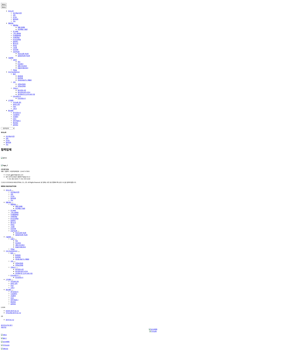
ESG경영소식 (17, 96)
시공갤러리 (16, 114)
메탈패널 (15, 25)
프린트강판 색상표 (23, 54)
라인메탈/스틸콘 (22, 29)
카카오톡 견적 (17, 102)
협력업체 (15, 19)
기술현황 (10, 58)
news (14, 119)
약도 (14, 21)
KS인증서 (20, 64)
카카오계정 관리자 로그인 (13, 313)
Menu (4, 4)
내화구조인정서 (22, 66)
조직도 (15, 17)
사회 (14, 82)
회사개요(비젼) (17, 13)
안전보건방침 (22, 84)
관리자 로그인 (10, 320)
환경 (14, 74)
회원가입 (3, 327)
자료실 (15, 70)
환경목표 (20, 78)
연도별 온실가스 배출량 (25, 80)
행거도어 (15, 43)
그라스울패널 (17, 33)
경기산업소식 (17, 112)
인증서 (15, 60)
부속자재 (15, 50)
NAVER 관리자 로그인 (12, 311)
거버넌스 (15, 88)
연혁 (14, 15)
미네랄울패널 (17, 35)
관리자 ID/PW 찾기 (6, 325)
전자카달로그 (17, 121)
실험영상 (15, 125)
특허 (19, 62)
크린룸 (15, 47)
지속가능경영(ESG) (14, 72)
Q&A (14, 106)
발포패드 (15, 41)
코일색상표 (16, 52)
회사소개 (10, 11)
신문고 (15, 108)
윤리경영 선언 (22, 90)
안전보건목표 (22, 86)
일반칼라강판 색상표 (24, 56)
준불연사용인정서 (23, 68)
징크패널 (15, 31)
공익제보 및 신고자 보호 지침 (26, 94)
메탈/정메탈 (21, 27)
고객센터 (10, 100)
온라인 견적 (16, 104)
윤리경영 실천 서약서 (24, 92)
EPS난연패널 (17, 39)
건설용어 (15, 117)
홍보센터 (10, 110)
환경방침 (20, 76)
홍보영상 (15, 123)
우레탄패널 (16, 37)
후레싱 (15, 45)
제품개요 (10, 23)
